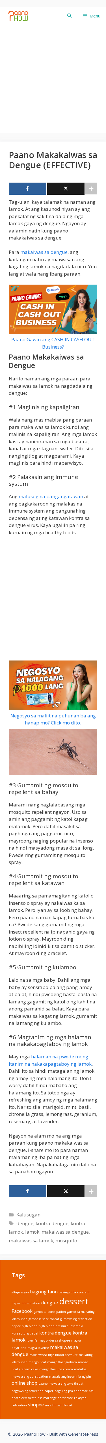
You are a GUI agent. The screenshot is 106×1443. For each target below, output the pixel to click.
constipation (31, 1303)
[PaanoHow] (21, 15)
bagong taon (44, 1291)
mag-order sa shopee (54, 1340)
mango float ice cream (56, 1369)
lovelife (32, 1340)
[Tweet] (66, 189)
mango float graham (62, 1362)
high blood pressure (53, 1326)
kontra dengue (52, 1223)
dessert (73, 1301)
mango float (37, 1362)
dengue (24, 1223)
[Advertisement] (53, 80)
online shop (24, 1383)
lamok (32, 1232)
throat (67, 1405)
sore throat (53, 1405)
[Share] (27, 189)
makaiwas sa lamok (31, 1240)
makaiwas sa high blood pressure (53, 1355)
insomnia (76, 1326)
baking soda (67, 1292)
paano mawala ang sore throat (60, 1384)
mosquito (66, 1240)
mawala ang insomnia (65, 1376)
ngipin (86, 1376)
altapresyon (20, 1292)
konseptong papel (25, 1333)
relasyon (80, 1398)
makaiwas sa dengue (44, 252)
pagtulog (61, 1391)
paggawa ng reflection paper (32, 1391)
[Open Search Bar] (69, 15)
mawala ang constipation (30, 1376)
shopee (36, 1404)
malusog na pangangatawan (51, 496)
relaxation (19, 1405)
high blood (30, 1326)
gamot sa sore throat (44, 1319)
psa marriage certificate (55, 1398)
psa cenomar (78, 1391)
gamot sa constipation (50, 1312)
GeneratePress (83, 1434)
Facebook (22, 1311)
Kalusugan (28, 1214)
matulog (80, 1369)
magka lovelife (38, 1348)
